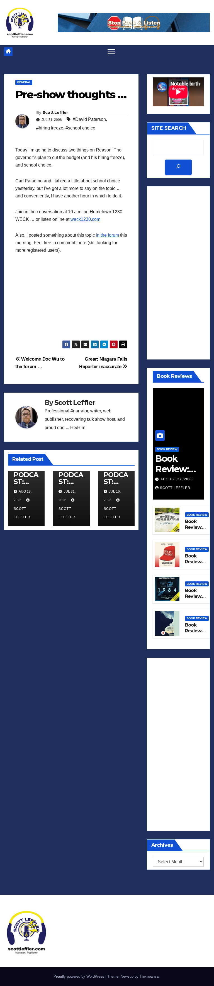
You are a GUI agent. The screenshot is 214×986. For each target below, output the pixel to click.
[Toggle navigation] (111, 51)
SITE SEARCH (168, 128)
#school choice (80, 128)
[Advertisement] (71, 301)
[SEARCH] (178, 167)
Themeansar (149, 976)
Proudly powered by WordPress (79, 976)
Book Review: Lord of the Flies (197, 633)
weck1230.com (85, 219)
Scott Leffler (55, 112)
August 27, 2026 (176, 479)
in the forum (107, 235)
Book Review (167, 449)
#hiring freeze (49, 128)
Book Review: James (172, 469)
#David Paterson (89, 119)
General (24, 82)
